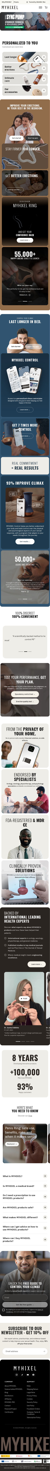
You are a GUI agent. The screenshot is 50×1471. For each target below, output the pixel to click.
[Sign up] (44, 1351)
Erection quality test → (25, 701)
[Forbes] (20, 651)
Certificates (9, 1412)
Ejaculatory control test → (25, 694)
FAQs (29, 1386)
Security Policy (32, 1402)
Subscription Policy (33, 1417)
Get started (16, 138)
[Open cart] (46, 7)
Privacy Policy (31, 1312)
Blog (6, 1392)
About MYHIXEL (10, 1386)
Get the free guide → (25, 1305)
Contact (8, 1406)
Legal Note (31, 1392)
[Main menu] (40, 7)
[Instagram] (17, 1375)
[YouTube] (28, 1375)
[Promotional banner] (25, 21)
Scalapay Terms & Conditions (33, 1413)
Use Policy (30, 1406)
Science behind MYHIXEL (14, 1389)
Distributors (9, 1396)
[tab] (18, 1041)
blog (30, 1116)
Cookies (30, 1399)
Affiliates (8, 1399)
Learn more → (36, 964)
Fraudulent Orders (33, 1409)
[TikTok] (22, 1375)
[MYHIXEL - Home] (10, 7)
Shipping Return (32, 1389)
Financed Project (11, 1409)
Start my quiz (33, 138)
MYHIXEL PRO (10, 1402)
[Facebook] (33, 1375)
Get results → (25, 541)
